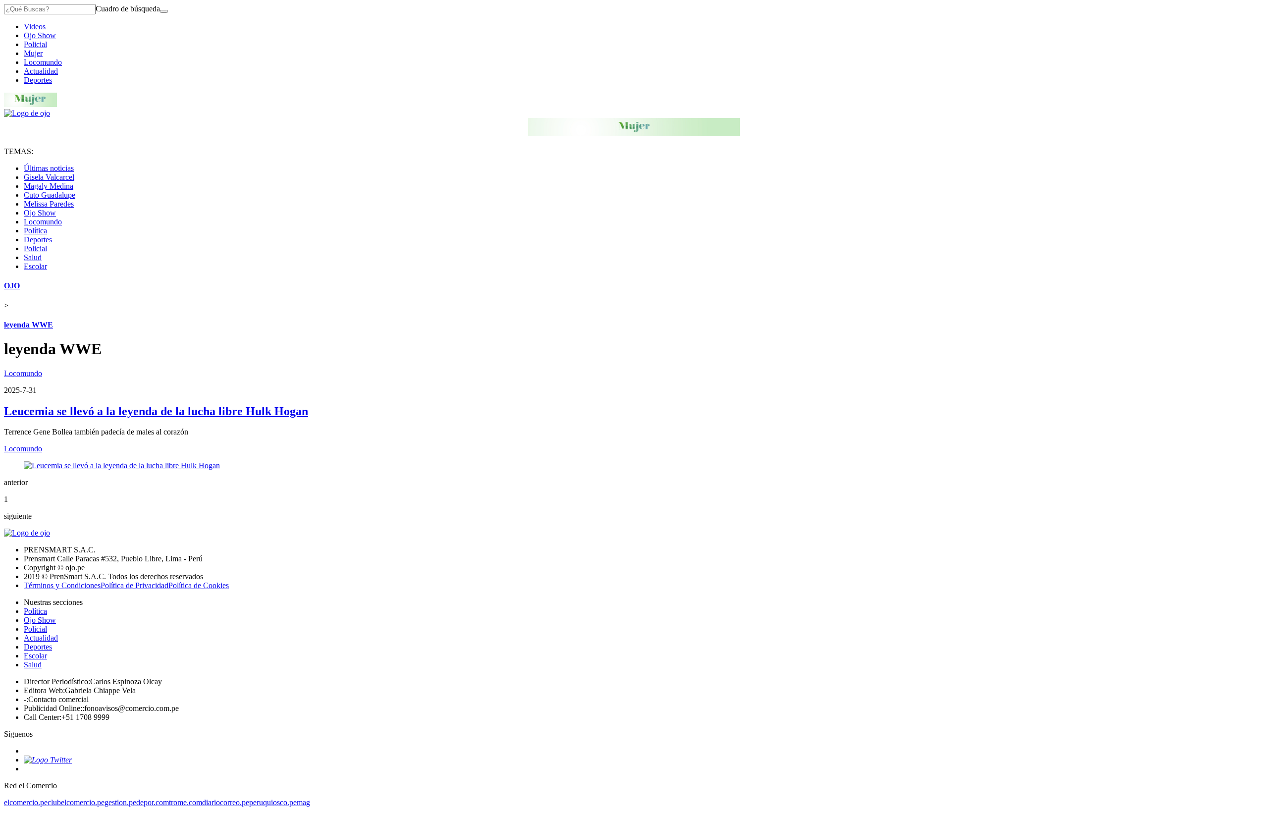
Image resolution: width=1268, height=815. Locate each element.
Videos (35, 26)
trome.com (185, 802)
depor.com (152, 802)
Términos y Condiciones (62, 585)
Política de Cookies (198, 585)
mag (303, 802)
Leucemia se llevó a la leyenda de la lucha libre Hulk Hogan (156, 411)
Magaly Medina (48, 186)
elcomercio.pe (26, 802)
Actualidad (41, 71)
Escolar (35, 266)
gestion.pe (120, 802)
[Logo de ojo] (27, 113)
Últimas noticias (49, 168)
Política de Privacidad (134, 585)
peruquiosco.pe (273, 802)
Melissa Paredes (49, 204)
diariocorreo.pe (225, 802)
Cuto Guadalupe (49, 195)
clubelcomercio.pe (76, 802)
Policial (35, 44)
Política (35, 230)
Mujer (33, 53)
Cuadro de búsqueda (128, 8)
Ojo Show (40, 35)
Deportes (38, 80)
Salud (33, 257)
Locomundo (43, 62)
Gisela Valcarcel (49, 177)
